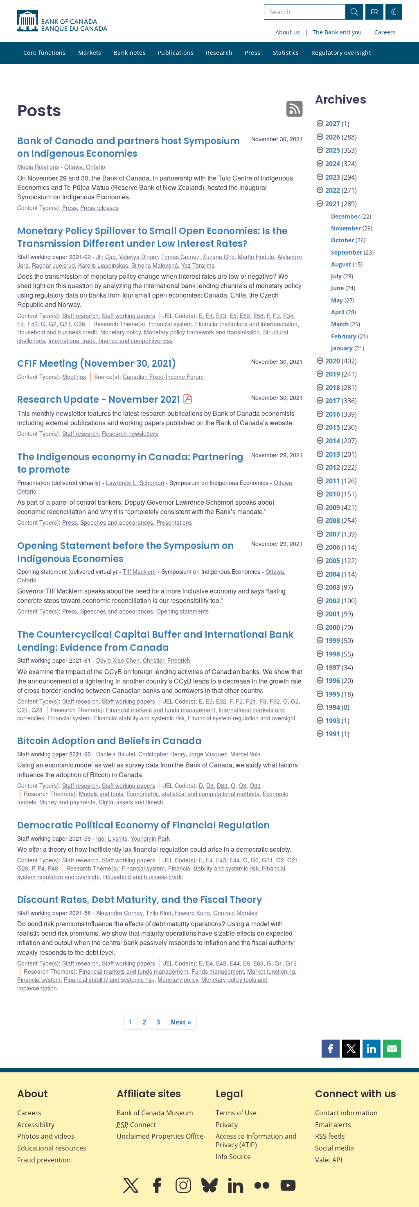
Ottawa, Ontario (84, 166)
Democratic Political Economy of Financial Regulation (143, 825)
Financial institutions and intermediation (246, 324)
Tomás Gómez (180, 257)
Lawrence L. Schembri (135, 482)
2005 (332, 560)
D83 (222, 785)
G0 (255, 860)
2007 (332, 534)
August (341, 264)
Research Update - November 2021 (98, 399)
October (342, 240)
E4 (209, 315)
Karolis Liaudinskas (103, 265)
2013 (332, 454)
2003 (332, 587)
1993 (332, 720)
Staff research (80, 315)
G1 (278, 963)
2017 (332, 400)
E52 (245, 315)
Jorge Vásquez (208, 754)
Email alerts (333, 1124)
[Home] (62, 21)
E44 (235, 860)
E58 (258, 315)
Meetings (74, 376)
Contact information (346, 1112)
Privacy (227, 1124)
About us (287, 32)
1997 (332, 667)
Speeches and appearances (116, 522)
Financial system (170, 324)
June (337, 288)
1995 (332, 694)
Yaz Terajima (198, 265)
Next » (180, 1022)
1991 (332, 733)
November (346, 228)
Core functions (44, 52)
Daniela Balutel (115, 754)
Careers (385, 32)
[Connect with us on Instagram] (184, 1191)
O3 (242, 785)
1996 (332, 680)
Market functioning (271, 971)
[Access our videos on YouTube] (288, 1191)
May (337, 300)
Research (219, 52)
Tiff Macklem (139, 571)
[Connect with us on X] (132, 1191)
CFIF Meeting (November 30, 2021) (96, 363)
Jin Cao (106, 257)
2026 (332, 137)
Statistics (286, 52)
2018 (332, 387)
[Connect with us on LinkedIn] (236, 1191)
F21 (251, 701)
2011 (332, 480)
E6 (246, 963)
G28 (79, 324)
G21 (65, 324)
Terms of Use (236, 1112)
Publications (176, 52)
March (340, 324)
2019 (332, 374)
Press (252, 52)
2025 (332, 150)
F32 (275, 701)
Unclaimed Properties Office (160, 1136)
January (342, 348)
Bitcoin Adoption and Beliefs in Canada (109, 741)
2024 (332, 163)
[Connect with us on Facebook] (158, 1191)
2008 (332, 520)
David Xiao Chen (118, 660)
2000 (332, 627)
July (336, 276)
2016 (332, 414)
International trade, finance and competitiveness (110, 340)
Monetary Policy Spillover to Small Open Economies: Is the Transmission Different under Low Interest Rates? (152, 237)
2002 (332, 600)
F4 (20, 324)
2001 (332, 613)
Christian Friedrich (166, 660)
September (346, 252)
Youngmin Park (150, 838)
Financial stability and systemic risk (139, 718)
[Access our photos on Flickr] (263, 1191)
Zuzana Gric (218, 257)
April (338, 312)
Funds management (217, 971)
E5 (233, 315)
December (345, 216)
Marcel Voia (245, 754)
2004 (332, 574)
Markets (89, 52)
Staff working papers (128, 315)
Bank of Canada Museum (155, 1112)
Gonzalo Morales (235, 913)
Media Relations (38, 166)
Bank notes (130, 52)
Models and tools (101, 794)
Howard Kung (192, 913)
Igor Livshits (111, 838)
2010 (332, 494)
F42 (32, 324)
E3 (209, 701)
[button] (331, 1049)
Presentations (174, 522)
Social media (334, 1148)
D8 (210, 785)
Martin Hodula (256, 257)
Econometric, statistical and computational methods (192, 794)
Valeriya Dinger (138, 257)
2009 (332, 507)
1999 (332, 640)
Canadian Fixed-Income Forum (163, 376)
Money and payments (67, 802)
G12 (291, 963)
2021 (332, 203)
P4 (41, 868)
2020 (332, 360)
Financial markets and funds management (160, 710)
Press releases (99, 207)
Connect (136, 1124)
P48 (53, 868)
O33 (255, 785)
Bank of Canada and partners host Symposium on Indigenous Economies (128, 147)
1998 (332, 654)
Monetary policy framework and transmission (202, 332)
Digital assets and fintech (131, 802)
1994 (332, 707)
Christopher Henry (161, 754)
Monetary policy (120, 332)
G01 (267, 860)
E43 (221, 315)
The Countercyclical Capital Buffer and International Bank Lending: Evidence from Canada (155, 641)
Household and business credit (57, 332)
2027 (332, 123)
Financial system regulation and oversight (241, 718)
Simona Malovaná (154, 265)
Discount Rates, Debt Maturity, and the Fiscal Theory (139, 899)
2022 (332, 190)
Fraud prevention (44, 1159)
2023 (332, 177)
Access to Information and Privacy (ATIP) (256, 1140)
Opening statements (182, 611)
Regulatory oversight (341, 52)
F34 (288, 315)
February (343, 336)
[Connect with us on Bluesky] (210, 1191)
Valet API (328, 1159)
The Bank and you (337, 32)
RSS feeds (330, 1136)
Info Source (233, 1156)
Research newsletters (130, 433)
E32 (221, 701)
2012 (332, 467)
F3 (276, 315)
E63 (258, 963)
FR (374, 11)
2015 (332, 427)
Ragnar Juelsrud (53, 265)
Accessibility (35, 1124)
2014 (332, 440)
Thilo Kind (158, 913)
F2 (239, 701)
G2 (52, 324)
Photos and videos (45, 1136)
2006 (332, 547)
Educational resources (51, 1148)
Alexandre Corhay (119, 913)
